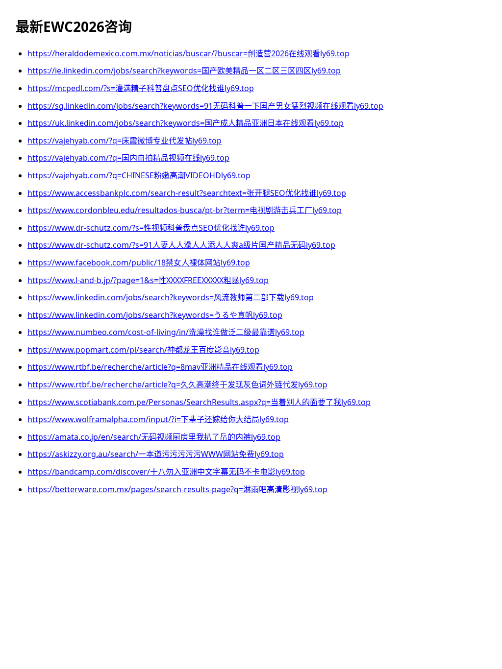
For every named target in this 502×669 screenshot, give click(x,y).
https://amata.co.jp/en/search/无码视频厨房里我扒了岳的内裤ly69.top (153, 436)
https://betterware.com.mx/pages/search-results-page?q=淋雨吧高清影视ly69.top (177, 489)
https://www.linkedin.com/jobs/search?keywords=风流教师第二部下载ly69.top (170, 297)
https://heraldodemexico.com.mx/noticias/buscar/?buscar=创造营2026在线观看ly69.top (188, 53)
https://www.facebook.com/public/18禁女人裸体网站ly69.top (138, 262)
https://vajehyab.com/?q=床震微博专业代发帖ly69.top (124, 140)
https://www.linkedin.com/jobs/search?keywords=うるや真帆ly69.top (154, 315)
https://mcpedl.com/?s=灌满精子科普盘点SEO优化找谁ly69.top (140, 88)
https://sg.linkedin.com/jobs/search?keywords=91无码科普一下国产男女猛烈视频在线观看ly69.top (205, 105)
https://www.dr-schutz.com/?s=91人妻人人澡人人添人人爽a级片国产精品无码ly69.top (181, 244)
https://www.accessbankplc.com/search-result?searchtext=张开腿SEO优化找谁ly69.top (186, 193)
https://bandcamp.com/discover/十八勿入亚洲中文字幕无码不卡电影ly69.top (166, 471)
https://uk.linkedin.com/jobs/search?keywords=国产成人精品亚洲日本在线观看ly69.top (185, 123)
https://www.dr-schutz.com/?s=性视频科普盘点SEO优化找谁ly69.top (151, 227)
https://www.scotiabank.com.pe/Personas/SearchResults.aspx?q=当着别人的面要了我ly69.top (199, 402)
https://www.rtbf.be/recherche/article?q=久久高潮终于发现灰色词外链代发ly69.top (177, 384)
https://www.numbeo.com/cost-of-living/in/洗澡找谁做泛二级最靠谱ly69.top (165, 332)
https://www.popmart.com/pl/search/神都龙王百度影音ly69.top (143, 349)
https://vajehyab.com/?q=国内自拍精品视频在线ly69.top (128, 157)
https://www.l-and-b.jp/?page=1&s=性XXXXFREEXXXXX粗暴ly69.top (148, 280)
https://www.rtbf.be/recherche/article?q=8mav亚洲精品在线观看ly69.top (160, 366)
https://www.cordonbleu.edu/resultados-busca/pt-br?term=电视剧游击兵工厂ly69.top (184, 210)
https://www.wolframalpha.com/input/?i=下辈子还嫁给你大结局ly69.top (158, 419)
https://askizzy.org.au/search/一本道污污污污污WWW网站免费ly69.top (155, 454)
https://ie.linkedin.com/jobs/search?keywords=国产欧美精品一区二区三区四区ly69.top (184, 70)
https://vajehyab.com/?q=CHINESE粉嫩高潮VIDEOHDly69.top (139, 175)
